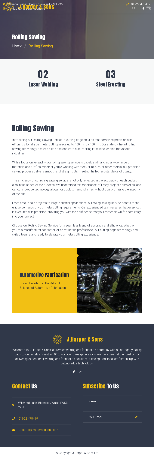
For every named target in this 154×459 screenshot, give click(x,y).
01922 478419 (28, 418)
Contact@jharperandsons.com (39, 430)
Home (17, 46)
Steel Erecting (110, 84)
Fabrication (44, 275)
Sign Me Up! (136, 417)
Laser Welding (43, 84)
